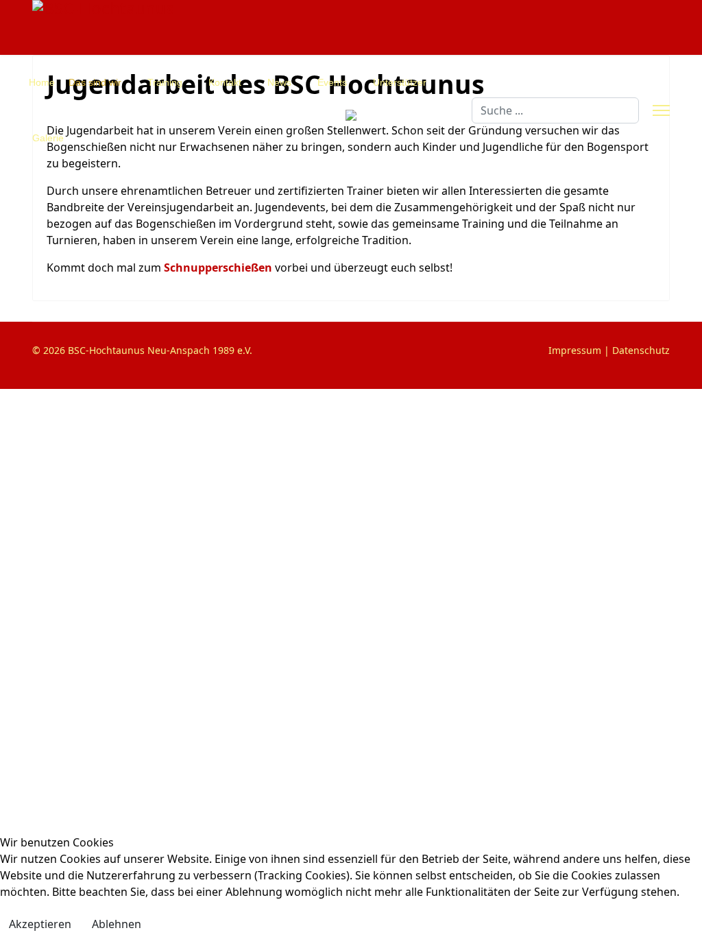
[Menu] (661, 110)
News (279, 82)
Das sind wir (95, 82)
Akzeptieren (40, 924)
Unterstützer (399, 82)
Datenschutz (641, 350)
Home (42, 82)
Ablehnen (116, 924)
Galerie (48, 137)
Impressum (574, 350)
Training (164, 82)
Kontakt (224, 82)
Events (332, 82)
